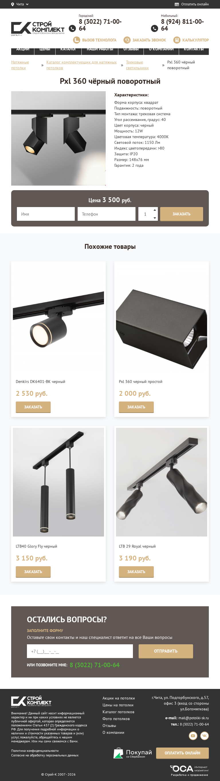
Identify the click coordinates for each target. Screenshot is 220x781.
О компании (113, 732)
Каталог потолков (118, 711)
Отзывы (109, 725)
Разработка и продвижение (189, 774)
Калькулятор (195, 40)
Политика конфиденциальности (35, 750)
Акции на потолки (119, 698)
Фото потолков (116, 718)
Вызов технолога (99, 40)
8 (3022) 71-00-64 (100, 24)
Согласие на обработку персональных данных (44, 755)
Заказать (181, 213)
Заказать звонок (149, 40)
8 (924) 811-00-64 (182, 24)
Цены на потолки (118, 705)
